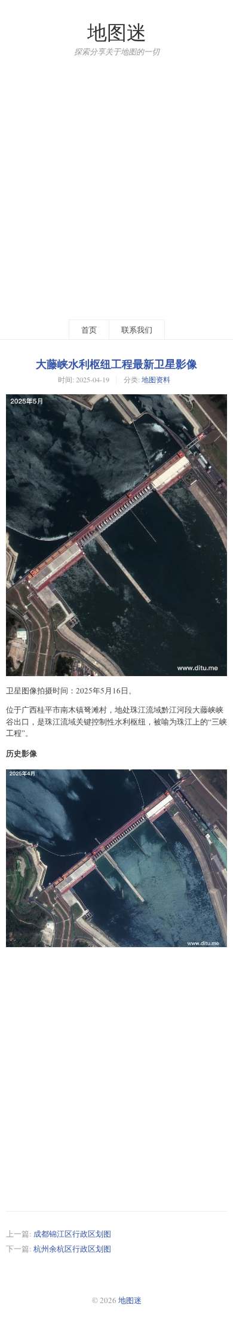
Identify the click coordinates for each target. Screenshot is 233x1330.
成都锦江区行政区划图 (72, 1233)
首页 (89, 329)
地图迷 (116, 32)
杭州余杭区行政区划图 (72, 1248)
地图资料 (156, 379)
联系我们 (136, 329)
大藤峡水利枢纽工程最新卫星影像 (116, 364)
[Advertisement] (116, 188)
